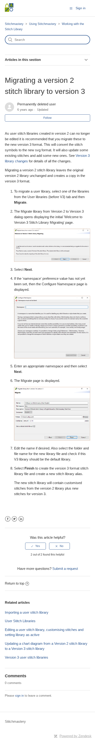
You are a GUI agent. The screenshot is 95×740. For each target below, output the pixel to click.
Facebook (8, 519)
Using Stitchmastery (42, 24)
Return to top (14, 583)
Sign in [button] (81, 8)
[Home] (9, 10)
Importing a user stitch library (27, 612)
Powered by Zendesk (75, 736)
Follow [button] (47, 117)
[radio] (35, 546)
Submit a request (65, 569)
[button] (71, 8)
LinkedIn (21, 519)
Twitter (14, 519)
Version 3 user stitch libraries (26, 657)
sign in (19, 695)
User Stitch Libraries (20, 621)
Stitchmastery (14, 24)
